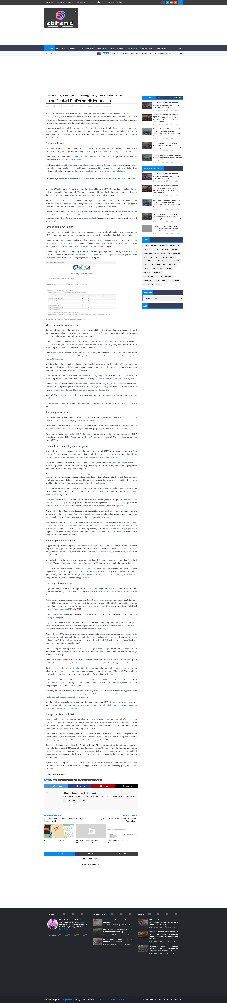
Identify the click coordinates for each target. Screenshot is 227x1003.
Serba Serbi (160, 253)
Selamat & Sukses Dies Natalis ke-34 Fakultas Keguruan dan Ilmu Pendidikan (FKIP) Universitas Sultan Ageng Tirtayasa (167, 132)
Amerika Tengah (75, 159)
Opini (72, 95)
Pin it (106, 786)
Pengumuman (174, 253)
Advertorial (158, 269)
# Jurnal (54, 780)
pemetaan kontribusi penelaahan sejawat (116, 591)
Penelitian (160, 265)
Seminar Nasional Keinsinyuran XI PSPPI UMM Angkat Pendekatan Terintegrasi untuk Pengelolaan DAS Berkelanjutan (167, 118)
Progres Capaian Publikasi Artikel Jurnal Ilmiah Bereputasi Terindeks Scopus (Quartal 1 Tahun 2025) (166, 228)
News (146, 245)
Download (147, 48)
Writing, (108, 106)
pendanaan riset (92, 123)
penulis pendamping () (124, 462)
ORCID (114, 588)
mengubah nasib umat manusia (67, 705)
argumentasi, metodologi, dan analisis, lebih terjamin (114, 378)
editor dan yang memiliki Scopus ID (96, 254)
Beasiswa (161, 48)
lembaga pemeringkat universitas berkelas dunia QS (79, 563)
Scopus (89, 128)
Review (165, 280)
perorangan (73, 203)
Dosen (165, 249)
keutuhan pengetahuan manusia (69, 671)
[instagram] (176, 999)
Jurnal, (76, 106)
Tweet (59, 786)
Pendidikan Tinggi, (99, 106)
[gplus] (171, 2)
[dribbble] (164, 999)
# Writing (98, 780)
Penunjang (101, 48)
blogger (60, 854)
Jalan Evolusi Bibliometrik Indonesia (119, 841)
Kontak (70, 2)
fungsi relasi (109, 679)
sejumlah (84, 648)
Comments (175, 97)
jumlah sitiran (62, 674)
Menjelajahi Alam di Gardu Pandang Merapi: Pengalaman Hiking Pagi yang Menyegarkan (167, 157)
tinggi (107, 648)
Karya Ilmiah (63, 95)
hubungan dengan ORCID (62, 609)
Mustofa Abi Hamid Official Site (112, 999)
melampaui (64, 551)
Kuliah (73, 48)
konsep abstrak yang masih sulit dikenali (86, 195)
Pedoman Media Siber (113, 2)
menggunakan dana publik (85, 568)
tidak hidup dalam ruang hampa (90, 375)
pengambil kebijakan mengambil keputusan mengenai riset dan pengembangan (88, 165)
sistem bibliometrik (102, 203)
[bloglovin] (159, 999)
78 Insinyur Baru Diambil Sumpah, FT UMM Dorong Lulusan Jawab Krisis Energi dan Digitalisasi (166, 105)
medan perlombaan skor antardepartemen (91, 483)
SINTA (83, 319)
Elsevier (116, 128)
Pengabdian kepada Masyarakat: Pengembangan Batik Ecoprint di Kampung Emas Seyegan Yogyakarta (167, 145)
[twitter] (167, 2)
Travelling (148, 265)
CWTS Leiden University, (109, 454)
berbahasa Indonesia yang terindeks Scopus (90, 333)
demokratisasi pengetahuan (99, 517)
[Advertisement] (139, 25)
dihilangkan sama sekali (118, 702)
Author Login (97, 491)
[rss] (175, 2)
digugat (96, 206)
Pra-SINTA (132, 625)
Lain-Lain (132, 48)
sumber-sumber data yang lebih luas (99, 606)
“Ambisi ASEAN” (79, 571)
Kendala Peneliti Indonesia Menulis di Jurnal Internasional (89, 841)
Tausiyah (175, 280)
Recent (149, 97)
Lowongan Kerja (151, 280)
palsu (54, 511)
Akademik (148, 253)
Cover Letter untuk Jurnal (55, 840)
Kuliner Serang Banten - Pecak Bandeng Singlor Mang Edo (117, 940)
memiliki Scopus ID (63, 246)
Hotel (158, 284)
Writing (94, 95)
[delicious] (180, 999)
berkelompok (56, 203)
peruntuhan (84, 517)
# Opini (73, 780)
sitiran (91, 662)
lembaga (92, 648)
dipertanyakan (81, 206)
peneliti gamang (111, 344)
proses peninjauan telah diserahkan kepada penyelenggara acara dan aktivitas (79, 389)
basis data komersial (128, 662)
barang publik (107, 671)
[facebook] (163, 2)
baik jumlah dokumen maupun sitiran (114, 243)
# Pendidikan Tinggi (86, 780)
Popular (162, 97)
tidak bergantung (110, 662)
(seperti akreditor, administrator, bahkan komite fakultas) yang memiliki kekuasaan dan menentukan (91, 525)
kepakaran (63, 682)
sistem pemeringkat (114, 659)
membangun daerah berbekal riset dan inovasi (92, 156)
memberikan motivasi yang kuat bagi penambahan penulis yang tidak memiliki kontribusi (85, 457)
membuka (115, 682)
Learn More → (64, 929)
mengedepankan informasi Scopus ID (63, 257)
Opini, (90, 106)
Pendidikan (148, 261)
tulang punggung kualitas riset (121, 668)
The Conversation (58, 774)
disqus (90, 854)
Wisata (147, 273)
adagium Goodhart (89, 218)
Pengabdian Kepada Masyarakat (158, 277)
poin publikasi (129, 528)
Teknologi (148, 284)
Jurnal (54, 95)
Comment (130, 786)
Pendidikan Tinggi (83, 95)
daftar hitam (59, 693)
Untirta (147, 249)
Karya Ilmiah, (83, 106)
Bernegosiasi (73, 682)
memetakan (54, 682)
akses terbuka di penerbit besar (77, 344)
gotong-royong (99, 473)
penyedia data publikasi (76, 662)
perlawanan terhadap (86, 514)
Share (82, 786)
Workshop (148, 257)
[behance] (172, 999)
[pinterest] (155, 999)
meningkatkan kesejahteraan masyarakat (118, 151)
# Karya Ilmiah (64, 780)
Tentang (60, 2)
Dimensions (50, 499)
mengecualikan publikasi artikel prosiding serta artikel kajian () (104, 574)
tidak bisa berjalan (92, 545)
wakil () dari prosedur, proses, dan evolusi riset (105, 171)
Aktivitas (177, 53)
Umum (169, 269)
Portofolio (117, 48)
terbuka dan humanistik (103, 600)
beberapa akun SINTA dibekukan (77, 434)
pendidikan (100, 648)
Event (176, 261)
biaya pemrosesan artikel (105, 341)
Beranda (49, 2)
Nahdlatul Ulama (163, 261)
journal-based (114, 502)
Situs (48, 54)
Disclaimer (81, 2)
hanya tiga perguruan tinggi (103, 551)
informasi (95, 674)
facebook (122, 854)
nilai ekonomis (114, 528)
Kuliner (147, 269)
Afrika (62, 159)
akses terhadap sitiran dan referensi (82, 668)
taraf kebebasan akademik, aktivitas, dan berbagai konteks (90, 637)
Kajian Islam (169, 257)
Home (50, 48)
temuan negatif (105, 693)
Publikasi (60, 48)
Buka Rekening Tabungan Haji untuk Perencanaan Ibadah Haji (117, 930)
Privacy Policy (95, 2)
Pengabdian (87, 48)
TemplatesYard (67, 999)
